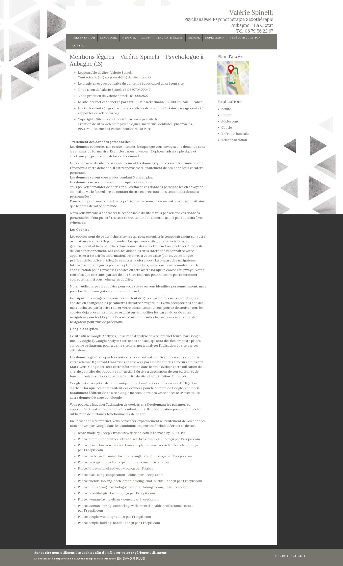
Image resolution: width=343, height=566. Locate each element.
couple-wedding (101, 517)
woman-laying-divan (105, 499)
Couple (226, 127)
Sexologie (108, 37)
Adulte (226, 109)
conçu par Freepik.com (182, 439)
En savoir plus (131, 558)
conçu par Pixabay (154, 462)
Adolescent (229, 121)
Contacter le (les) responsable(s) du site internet (114, 77)
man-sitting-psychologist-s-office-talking (121, 487)
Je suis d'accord (289, 556)
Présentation (83, 37)
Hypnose (129, 37)
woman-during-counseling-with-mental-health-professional (135, 506)
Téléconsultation (245, 37)
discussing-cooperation (107, 475)
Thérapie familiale (235, 134)
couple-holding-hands (105, 523)
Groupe (194, 37)
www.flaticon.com (135, 433)
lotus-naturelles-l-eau (106, 468)
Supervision (214, 37)
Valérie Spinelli (251, 12)
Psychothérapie (169, 37)
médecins (149, 124)
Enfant (226, 115)
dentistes (165, 124)
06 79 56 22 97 (259, 31)
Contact (79, 45)
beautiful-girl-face (103, 493)
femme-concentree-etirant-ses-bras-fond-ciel (125, 439)
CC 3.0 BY (178, 433)
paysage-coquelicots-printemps (113, 462)
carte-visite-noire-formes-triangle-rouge (121, 456)
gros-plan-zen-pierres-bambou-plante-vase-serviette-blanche (137, 445)
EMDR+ (146, 37)
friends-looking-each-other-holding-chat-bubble (126, 481)
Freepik (106, 433)
